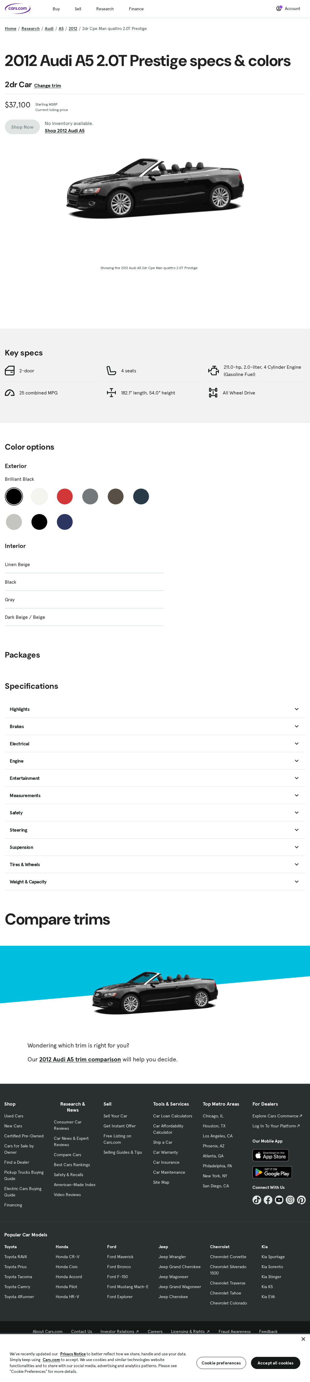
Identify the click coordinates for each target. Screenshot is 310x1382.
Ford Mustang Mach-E (128, 1286)
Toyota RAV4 (15, 1256)
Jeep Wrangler (172, 1256)
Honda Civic (67, 1266)
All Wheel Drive (239, 393)
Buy (56, 9)
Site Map (161, 1182)
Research (105, 9)
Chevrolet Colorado (228, 1303)
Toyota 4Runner (19, 1296)
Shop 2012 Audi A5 (64, 130)
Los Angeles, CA (217, 1136)
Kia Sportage (273, 1256)
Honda (62, 1246)
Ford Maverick (120, 1256)
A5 (61, 28)
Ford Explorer (120, 1296)
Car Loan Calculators (172, 1116)
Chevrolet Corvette (228, 1256)
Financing (13, 1205)
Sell (78, 9)
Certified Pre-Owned (24, 1136)
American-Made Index (74, 1184)
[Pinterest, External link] (301, 1200)
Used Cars (13, 1116)
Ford (111, 1246)
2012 (73, 28)
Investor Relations (117, 1331)
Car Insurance (166, 1162)
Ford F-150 (117, 1276)
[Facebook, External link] (268, 1200)
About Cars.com (48, 1331)
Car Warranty (165, 1152)
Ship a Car (162, 1142)
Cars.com (51, 1359)
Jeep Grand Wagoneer (180, 1286)
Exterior (16, 466)
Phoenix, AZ (214, 1146)
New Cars (13, 1126)
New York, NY (215, 1176)
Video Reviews (67, 1194)
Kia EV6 (268, 1296)
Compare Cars (67, 1154)
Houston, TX (214, 1126)
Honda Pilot (66, 1286)
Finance (136, 9)
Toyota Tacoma (18, 1276)
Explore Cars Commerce (275, 1116)
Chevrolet (219, 1246)
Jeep (163, 1246)
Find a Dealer (16, 1162)
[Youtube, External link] (279, 1200)
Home (10, 28)
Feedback (268, 1331)
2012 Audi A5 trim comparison (80, 1059)
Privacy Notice (73, 1354)
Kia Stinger (271, 1276)
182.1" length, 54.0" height (148, 393)
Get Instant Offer (120, 1126)
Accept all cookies (276, 1363)
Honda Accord (69, 1276)
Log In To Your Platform (274, 1126)
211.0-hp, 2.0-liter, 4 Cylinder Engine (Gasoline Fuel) (262, 370)
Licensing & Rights (188, 1331)
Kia (265, 1246)
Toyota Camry (17, 1286)
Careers (155, 1331)
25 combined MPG (38, 393)
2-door (26, 371)
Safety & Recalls (68, 1174)
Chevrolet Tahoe (225, 1293)
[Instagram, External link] (290, 1200)
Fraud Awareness (235, 1331)
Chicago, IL (213, 1116)
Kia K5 (267, 1286)
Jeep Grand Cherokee (180, 1266)
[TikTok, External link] (256, 1200)
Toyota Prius (15, 1266)
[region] (155, 1357)
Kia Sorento (272, 1266)
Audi (49, 28)
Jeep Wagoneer (173, 1276)
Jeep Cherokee (173, 1296)
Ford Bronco (119, 1266)
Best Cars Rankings (72, 1164)
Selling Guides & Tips (123, 1152)
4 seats (128, 371)
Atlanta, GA (213, 1156)
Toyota (10, 1246)
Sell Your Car (115, 1116)
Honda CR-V (67, 1256)
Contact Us (81, 1331)
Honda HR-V (67, 1296)
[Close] (303, 1339)
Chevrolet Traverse (228, 1283)
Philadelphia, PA (217, 1166)
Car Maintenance (169, 1172)
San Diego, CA (216, 1186)
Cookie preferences (221, 1363)
